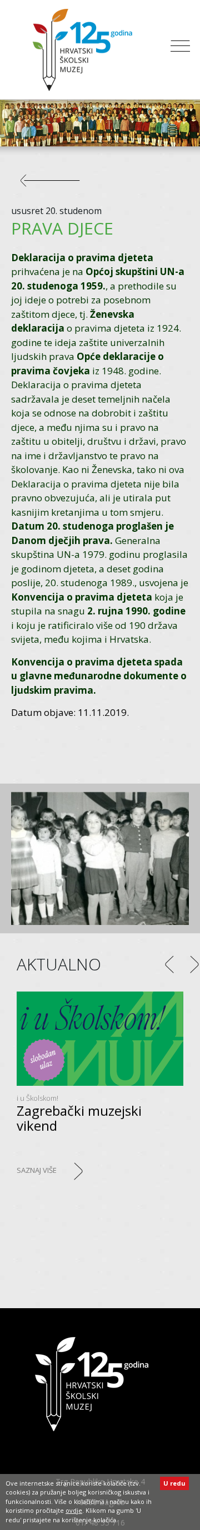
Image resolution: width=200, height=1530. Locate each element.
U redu (174, 1483)
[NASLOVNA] (92, 1384)
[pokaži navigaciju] (180, 49)
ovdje (74, 1510)
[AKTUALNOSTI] (55, 185)
